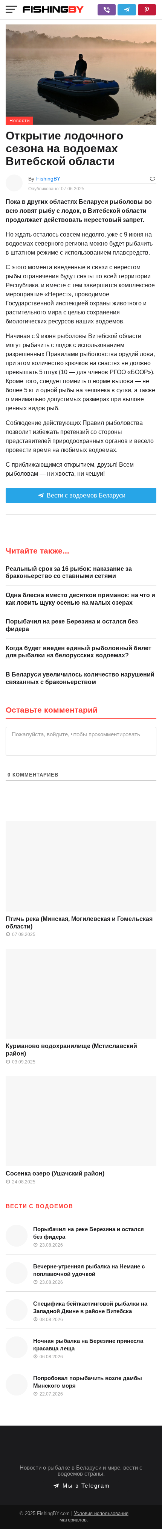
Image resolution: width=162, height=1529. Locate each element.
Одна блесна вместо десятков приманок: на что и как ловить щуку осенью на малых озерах (80, 599)
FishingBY (48, 179)
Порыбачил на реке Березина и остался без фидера (72, 625)
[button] (107, 9)
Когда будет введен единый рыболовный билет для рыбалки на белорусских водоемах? (78, 652)
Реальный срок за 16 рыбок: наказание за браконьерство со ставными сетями (69, 572)
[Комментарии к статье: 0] (152, 179)
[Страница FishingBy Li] (147, 1511)
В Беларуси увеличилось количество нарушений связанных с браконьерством (80, 678)
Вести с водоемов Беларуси (85, 495)
